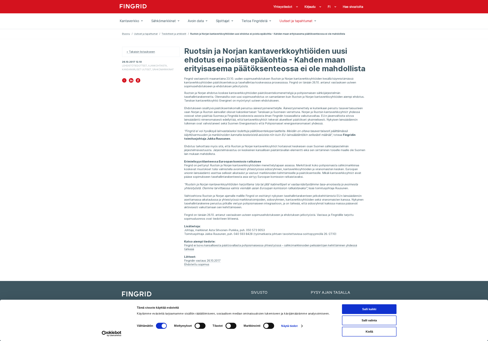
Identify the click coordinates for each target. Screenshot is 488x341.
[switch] (200, 326)
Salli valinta (369, 320)
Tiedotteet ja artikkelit (174, 33)
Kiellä (369, 331)
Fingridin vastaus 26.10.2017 (202, 260)
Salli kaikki (369, 309)
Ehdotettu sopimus (196, 264)
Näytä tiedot (289, 325)
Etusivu (126, 33)
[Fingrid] (171, 6)
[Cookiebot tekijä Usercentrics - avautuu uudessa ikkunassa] (111, 333)
